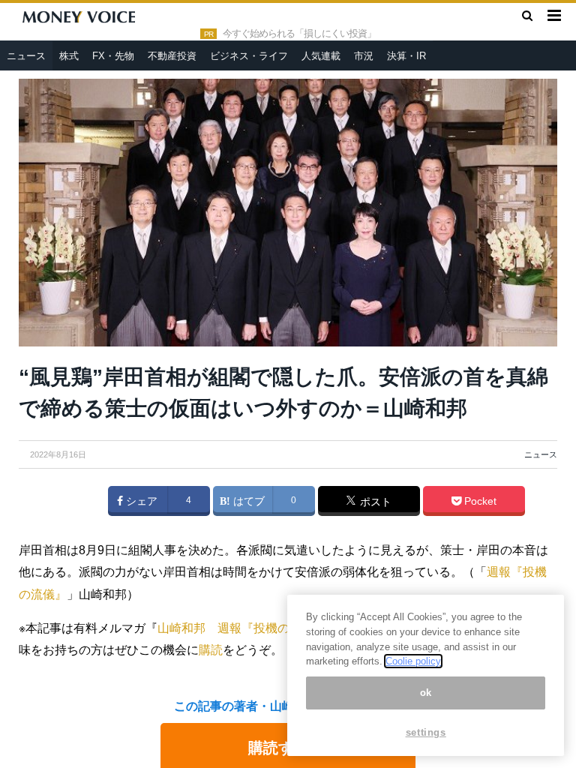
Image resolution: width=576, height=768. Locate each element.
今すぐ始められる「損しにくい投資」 (299, 33)
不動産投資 (172, 56)
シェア (140, 501)
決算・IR (406, 56)
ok (426, 692)
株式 (69, 56)
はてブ (247, 501)
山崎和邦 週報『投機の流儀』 (242, 628)
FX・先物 (113, 56)
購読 (211, 650)
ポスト (374, 502)
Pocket (478, 501)
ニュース (26, 56)
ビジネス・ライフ (249, 56)
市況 (364, 56)
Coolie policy (413, 661)
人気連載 (321, 56)
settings (426, 732)
